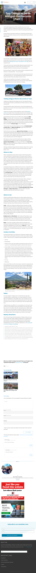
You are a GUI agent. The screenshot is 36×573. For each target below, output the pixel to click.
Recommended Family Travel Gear (7, 562)
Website (5, 420)
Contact (2, 564)
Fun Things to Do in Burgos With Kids (11, 387)
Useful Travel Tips (4, 560)
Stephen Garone (7, 439)
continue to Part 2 (19, 362)
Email (7, 415)
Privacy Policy (3, 566)
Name (7, 410)
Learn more (29, 547)
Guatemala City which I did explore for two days (18, 61)
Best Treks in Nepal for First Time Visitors (11, 377)
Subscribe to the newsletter (12, 535)
